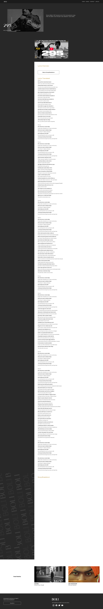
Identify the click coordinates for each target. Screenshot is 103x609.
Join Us (97, 1)
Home (83, 1)
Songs (87, 1)
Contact (92, 1)
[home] (5, 1)
